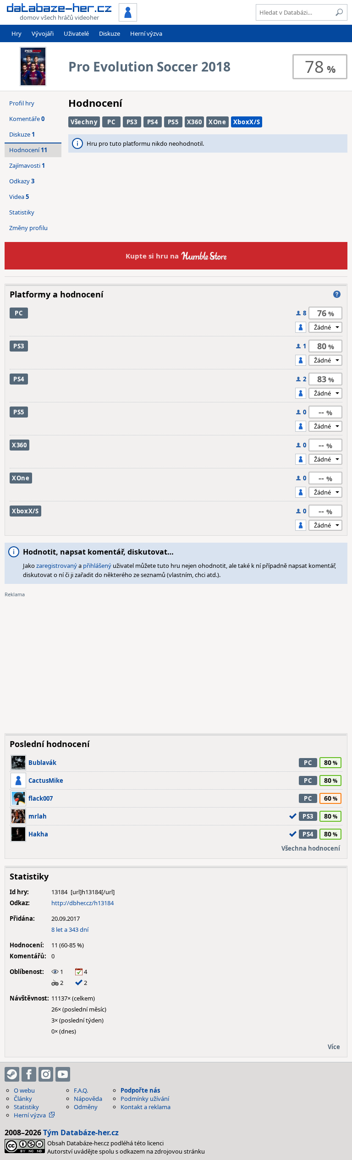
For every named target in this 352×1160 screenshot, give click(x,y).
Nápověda (88, 1098)
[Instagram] (45, 1074)
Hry (16, 33)
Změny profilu (28, 228)
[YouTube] (62, 1074)
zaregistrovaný (56, 565)
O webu (24, 1090)
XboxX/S (246, 122)
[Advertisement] (176, 662)
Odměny (86, 1107)
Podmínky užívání (145, 1098)
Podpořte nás (140, 1090)
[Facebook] (29, 1074)
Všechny (84, 122)
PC (111, 122)
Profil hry (21, 103)
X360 (194, 122)
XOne (217, 122)
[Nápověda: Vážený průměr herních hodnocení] (336, 294)
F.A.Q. (81, 1090)
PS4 (152, 122)
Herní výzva (146, 33)
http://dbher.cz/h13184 (82, 903)
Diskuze (109, 33)
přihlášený (97, 565)
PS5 (173, 122)
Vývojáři (43, 33)
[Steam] (12, 1074)
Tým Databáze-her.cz (81, 1132)
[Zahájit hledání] (339, 12)
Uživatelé (76, 33)
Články (23, 1098)
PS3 (132, 122)
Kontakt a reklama (145, 1107)
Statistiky (21, 212)
